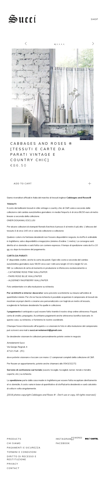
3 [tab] (59, 44)
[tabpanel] (52, 94)
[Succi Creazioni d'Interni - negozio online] (23, 19)
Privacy (12, 463)
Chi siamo (14, 443)
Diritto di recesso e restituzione (21, 458)
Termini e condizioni (22, 452)
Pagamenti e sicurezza (23, 447)
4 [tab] (61, 44)
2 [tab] (57, 44)
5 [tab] (63, 44)
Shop (94, 19)
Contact (13, 468)
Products (14, 438)
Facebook (63, 443)
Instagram (63, 438)
